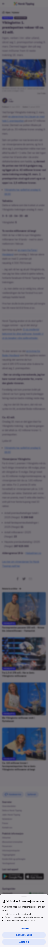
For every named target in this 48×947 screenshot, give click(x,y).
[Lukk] (24, 896)
